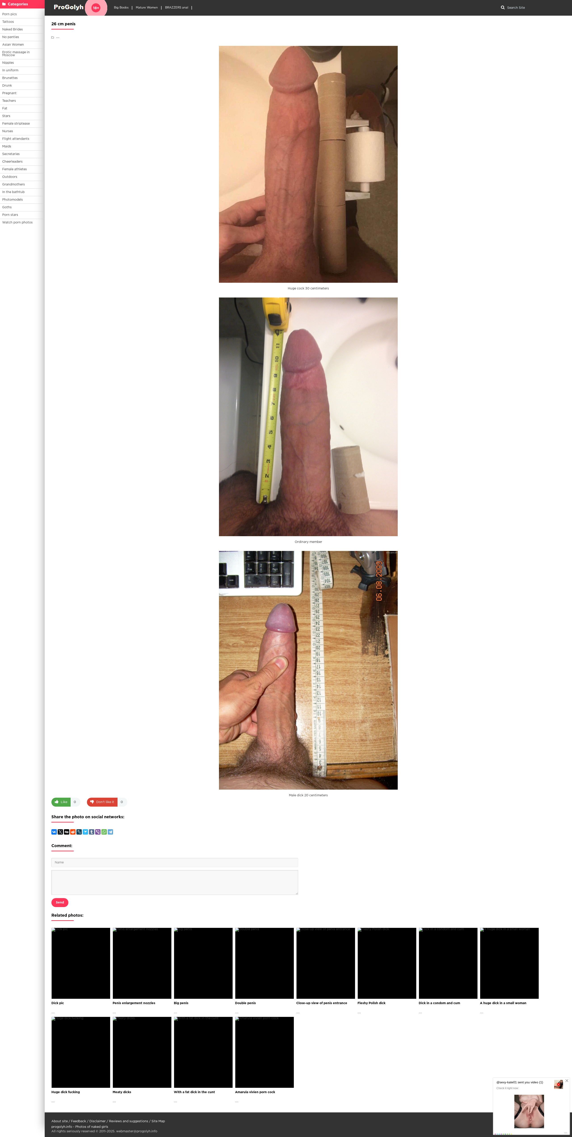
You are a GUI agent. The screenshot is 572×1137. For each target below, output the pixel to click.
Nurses (7, 131)
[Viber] (98, 832)
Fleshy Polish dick (371, 1003)
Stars (6, 116)
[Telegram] (110, 832)
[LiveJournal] (79, 832)
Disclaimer (97, 1121)
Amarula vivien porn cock (255, 1092)
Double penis (245, 1003)
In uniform (10, 70)
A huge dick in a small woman (503, 1003)
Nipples (8, 63)
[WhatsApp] (104, 832)
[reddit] (73, 832)
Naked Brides (12, 29)
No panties (10, 37)
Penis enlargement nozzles (134, 1003)
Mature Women (147, 7)
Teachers (9, 101)
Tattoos (8, 22)
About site (59, 1121)
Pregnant (9, 93)
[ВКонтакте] (54, 832)
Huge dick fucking (65, 1092)
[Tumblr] (91, 832)
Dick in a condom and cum (439, 1003)
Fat (4, 108)
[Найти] (502, 7)
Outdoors (9, 177)
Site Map (158, 1121)
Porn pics (9, 14)
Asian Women (13, 44)
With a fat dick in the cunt (194, 1092)
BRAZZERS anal (176, 7)
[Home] (79, 8)
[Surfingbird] (85, 832)
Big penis (181, 1003)
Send (60, 902)
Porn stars (10, 215)
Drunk (7, 85)
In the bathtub (13, 192)
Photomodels (12, 199)
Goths (7, 207)
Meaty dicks (122, 1092)
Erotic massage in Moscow (16, 54)
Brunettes (10, 78)
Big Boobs (121, 7)
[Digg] (66, 832)
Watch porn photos (17, 222)
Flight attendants (15, 139)
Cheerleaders (12, 161)
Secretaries (11, 154)
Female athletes (14, 169)
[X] (60, 832)
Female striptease (16, 123)
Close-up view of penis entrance (321, 1003)
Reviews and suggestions (128, 1121)
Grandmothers (13, 184)
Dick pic (57, 1003)
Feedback (78, 1121)
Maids (6, 146)
